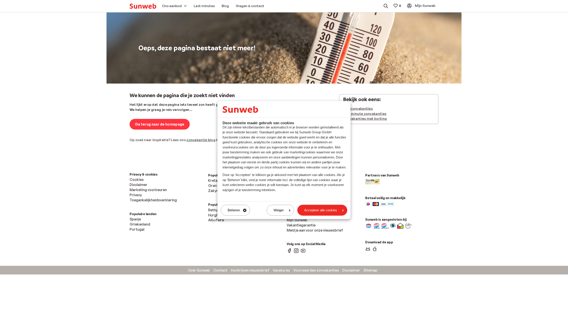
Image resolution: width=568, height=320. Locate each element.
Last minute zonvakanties (364, 114)
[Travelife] (372, 181)
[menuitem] (143, 6)
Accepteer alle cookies (320, 210)
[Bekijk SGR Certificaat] (377, 225)
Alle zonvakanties (358, 108)
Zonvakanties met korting (365, 118)
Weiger (279, 210)
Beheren (234, 210)
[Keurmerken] (368, 225)
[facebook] (289, 250)
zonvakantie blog (200, 140)
